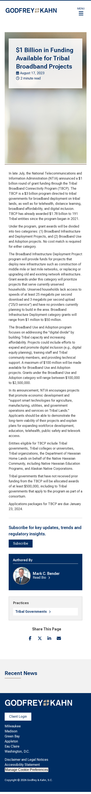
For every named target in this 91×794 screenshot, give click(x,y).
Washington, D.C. (17, 751)
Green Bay (12, 736)
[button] (81, 11)
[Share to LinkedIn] (49, 638)
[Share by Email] (58, 638)
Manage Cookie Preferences (26, 770)
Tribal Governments (31, 612)
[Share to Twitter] (39, 638)
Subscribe (20, 543)
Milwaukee (13, 726)
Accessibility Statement (22, 765)
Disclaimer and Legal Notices (26, 760)
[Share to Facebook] (30, 638)
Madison (11, 731)
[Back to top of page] (82, 784)
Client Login (18, 717)
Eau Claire (12, 746)
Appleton (11, 741)
